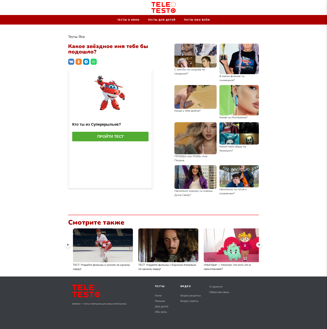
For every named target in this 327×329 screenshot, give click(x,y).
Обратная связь (219, 292)
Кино (158, 295)
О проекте (216, 287)
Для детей (161, 306)
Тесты (72, 36)
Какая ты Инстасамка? (233, 117)
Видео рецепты (190, 295)
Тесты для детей (162, 19)
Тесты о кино (128, 19)
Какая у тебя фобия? (187, 111)
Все (82, 36)
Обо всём (161, 312)
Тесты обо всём (197, 19)
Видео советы (189, 301)
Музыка (160, 301)
